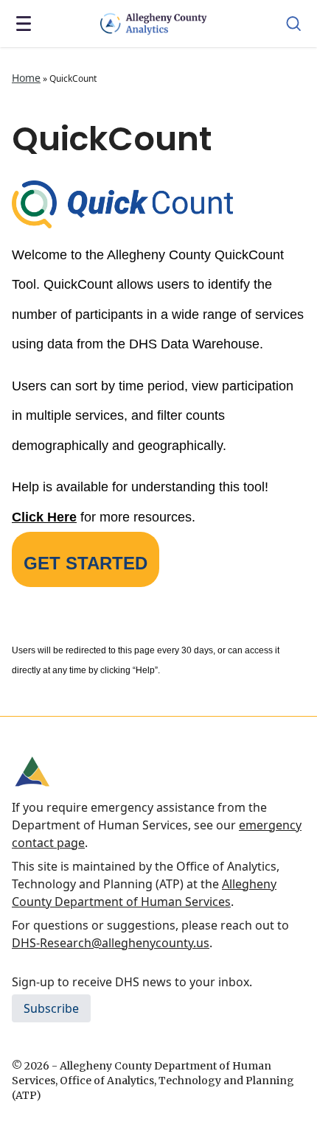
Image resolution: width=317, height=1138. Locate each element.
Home (26, 78)
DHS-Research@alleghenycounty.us (110, 943)
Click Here (44, 517)
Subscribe (51, 1008)
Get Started (85, 563)
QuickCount (112, 139)
